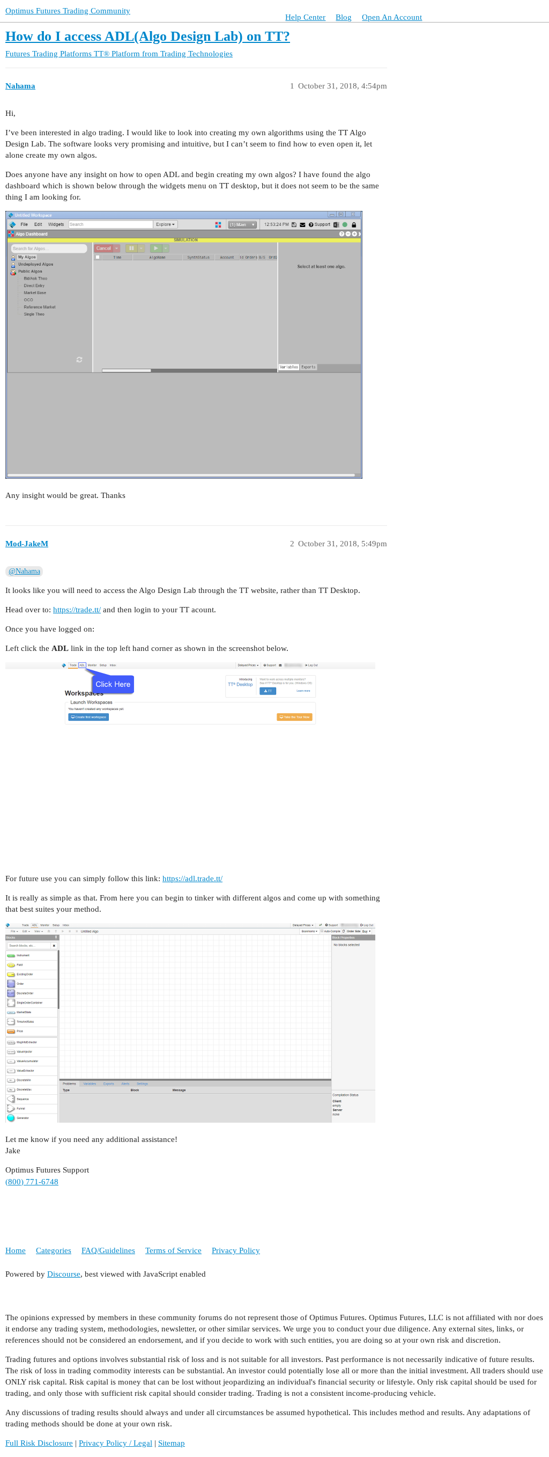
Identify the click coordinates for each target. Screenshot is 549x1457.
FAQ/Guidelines (108, 1250)
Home (15, 1250)
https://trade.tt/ (77, 609)
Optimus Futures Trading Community (67, 10)
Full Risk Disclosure (39, 1443)
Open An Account (392, 17)
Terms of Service (173, 1250)
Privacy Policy (236, 1250)
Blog (344, 17)
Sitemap (171, 1443)
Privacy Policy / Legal (115, 1443)
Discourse (63, 1274)
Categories (53, 1250)
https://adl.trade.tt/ (192, 878)
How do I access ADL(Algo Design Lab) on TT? (147, 36)
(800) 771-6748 (31, 1181)
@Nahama (24, 571)
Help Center (305, 17)
